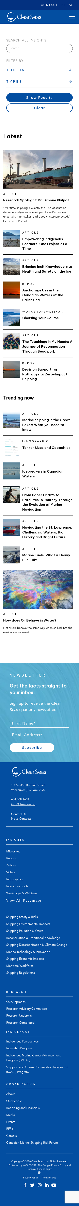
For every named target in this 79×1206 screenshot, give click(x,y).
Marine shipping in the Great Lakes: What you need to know (46, 425)
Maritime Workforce (19, 966)
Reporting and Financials (23, 1108)
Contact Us (18, 814)
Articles (11, 865)
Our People (14, 1101)
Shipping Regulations (20, 972)
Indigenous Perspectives (22, 1041)
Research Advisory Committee (26, 1008)
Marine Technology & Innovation (28, 952)
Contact (49, 5)
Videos (10, 872)
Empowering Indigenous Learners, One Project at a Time (44, 244)
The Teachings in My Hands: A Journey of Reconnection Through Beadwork (47, 346)
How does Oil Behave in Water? (29, 620)
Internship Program (19, 1048)
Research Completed (20, 1022)
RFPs (9, 1129)
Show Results (39, 97)
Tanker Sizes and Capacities (46, 447)
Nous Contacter (21, 818)
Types (14, 81)
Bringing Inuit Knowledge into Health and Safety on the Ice (47, 269)
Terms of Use (49, 1178)
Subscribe (32, 747)
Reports (11, 858)
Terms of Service (36, 1169)
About (10, 1094)
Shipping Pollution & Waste (24, 931)
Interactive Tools (17, 886)
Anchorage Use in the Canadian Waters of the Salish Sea (42, 295)
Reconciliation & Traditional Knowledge (33, 938)
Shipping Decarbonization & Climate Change (36, 945)
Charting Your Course (40, 318)
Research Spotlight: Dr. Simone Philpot (36, 200)
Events (10, 1122)
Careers (11, 1136)
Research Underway (19, 1015)
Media (10, 1115)
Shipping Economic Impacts (25, 959)
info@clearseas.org (23, 804)
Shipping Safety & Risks (22, 917)
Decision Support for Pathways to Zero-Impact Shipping (44, 374)
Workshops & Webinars (21, 893)
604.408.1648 (20, 799)
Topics (15, 70)
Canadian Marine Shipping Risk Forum (32, 1142)
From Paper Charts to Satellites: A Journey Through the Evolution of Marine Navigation (47, 502)
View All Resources (24, 900)
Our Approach (16, 1002)
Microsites (13, 851)
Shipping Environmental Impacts (28, 924)
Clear (39, 108)
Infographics (14, 879)
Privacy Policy (58, 1165)
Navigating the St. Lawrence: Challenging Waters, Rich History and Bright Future (47, 532)
